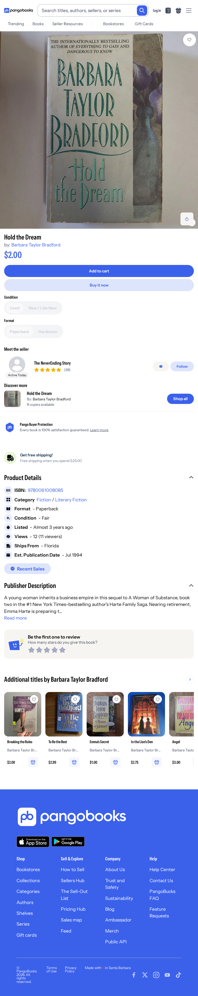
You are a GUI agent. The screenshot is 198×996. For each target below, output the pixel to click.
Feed (66, 931)
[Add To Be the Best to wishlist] (75, 699)
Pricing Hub (73, 909)
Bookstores (113, 23)
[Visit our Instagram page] (156, 975)
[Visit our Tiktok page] (178, 975)
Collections (28, 880)
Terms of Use (51, 969)
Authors (24, 902)
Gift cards (26, 935)
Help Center (162, 869)
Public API (116, 941)
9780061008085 (45, 490)
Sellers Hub (73, 880)
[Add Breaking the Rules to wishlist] (34, 699)
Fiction (44, 499)
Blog (109, 909)
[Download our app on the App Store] (33, 841)
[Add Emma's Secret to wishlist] (116, 699)
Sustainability (119, 898)
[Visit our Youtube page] (167, 975)
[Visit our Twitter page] (145, 975)
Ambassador (118, 920)
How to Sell (72, 869)
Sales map (71, 920)
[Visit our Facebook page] (134, 975)
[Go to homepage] (18, 10)
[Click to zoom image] (99, 130)
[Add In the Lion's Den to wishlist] (158, 699)
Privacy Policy (71, 969)
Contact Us (161, 880)
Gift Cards (144, 23)
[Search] (142, 10)
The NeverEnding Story (52, 363)
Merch (112, 931)
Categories (27, 891)
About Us (115, 869)
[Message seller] (161, 366)
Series (22, 924)
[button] (99, 478)
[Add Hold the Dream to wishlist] (189, 39)
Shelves (24, 913)
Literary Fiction (71, 499)
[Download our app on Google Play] (68, 841)
